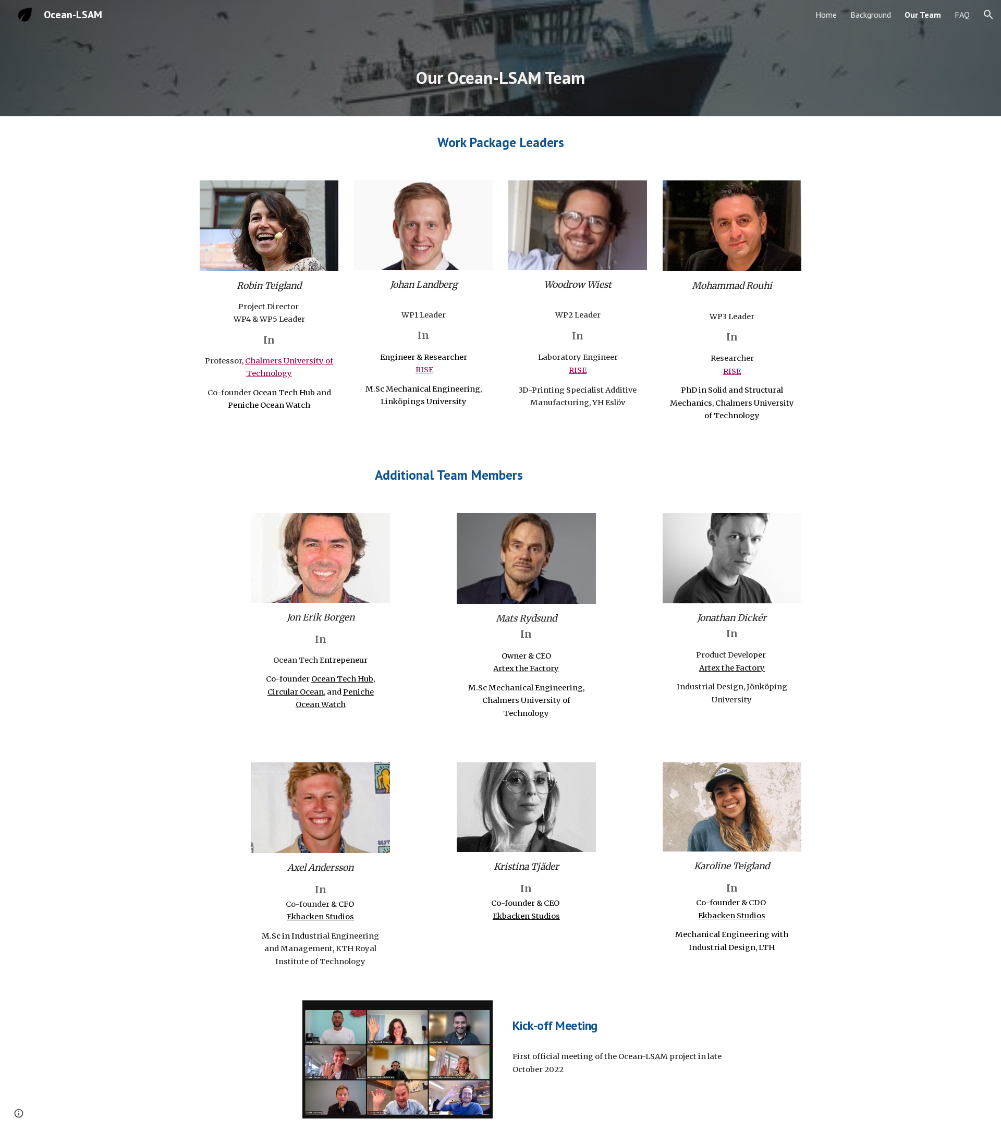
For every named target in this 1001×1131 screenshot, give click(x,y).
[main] (500, 73)
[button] (988, 14)
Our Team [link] (923, 14)
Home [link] (826, 14)
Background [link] (870, 14)
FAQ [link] (962, 14)
